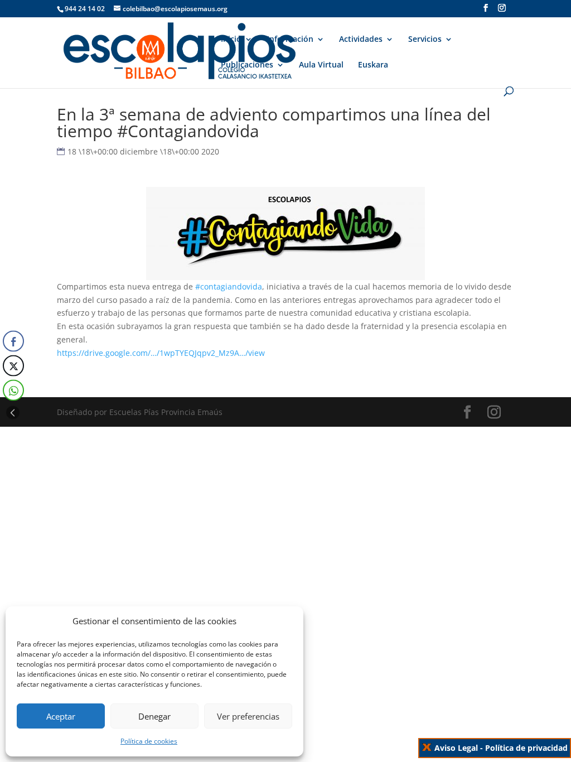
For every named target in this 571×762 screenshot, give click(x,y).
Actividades (361, 39)
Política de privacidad (526, 747)
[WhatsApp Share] (13, 390)
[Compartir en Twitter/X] (13, 366)
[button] (13, 412)
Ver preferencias (248, 716)
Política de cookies (148, 741)
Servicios (425, 39)
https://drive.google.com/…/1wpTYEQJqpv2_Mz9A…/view (161, 353)
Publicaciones (247, 65)
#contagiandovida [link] (228, 286)
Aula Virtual (321, 65)
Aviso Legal (456, 747)
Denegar (154, 716)
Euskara (373, 65)
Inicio (231, 39)
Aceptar (60, 716)
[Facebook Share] (13, 341)
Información (290, 39)
